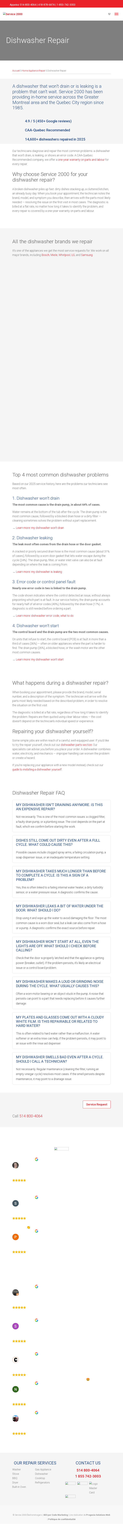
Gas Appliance (43, 1469)
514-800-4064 (28, 4)
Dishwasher (41, 1473)
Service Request (96, 1104)
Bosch (45, 255)
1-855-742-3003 (66, 4)
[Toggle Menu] (116, 14)
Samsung (87, 255)
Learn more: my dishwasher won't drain (40, 527)
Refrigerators (42, 1482)
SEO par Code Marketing (55, 1515)
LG (73, 255)
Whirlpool (64, 255)
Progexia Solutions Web (98, 1515)
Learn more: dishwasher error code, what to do (45, 615)
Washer (16, 1469)
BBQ (14, 1478)
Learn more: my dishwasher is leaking (39, 571)
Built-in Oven (19, 1486)
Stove (15, 1473)
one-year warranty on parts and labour (81, 159)
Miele (53, 255)
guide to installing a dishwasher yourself (37, 769)
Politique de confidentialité (62, 1519)
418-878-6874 (46, 4)
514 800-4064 (30, 1116)
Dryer (15, 1482)
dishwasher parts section (76, 744)
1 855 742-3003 (88, 1476)
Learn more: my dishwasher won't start (40, 659)
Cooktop (40, 1478)
